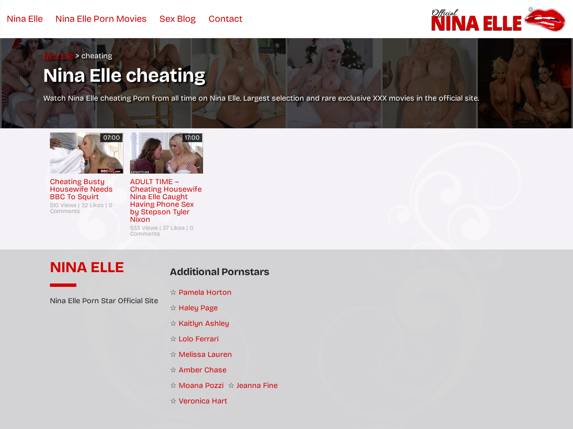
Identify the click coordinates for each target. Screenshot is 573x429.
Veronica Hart (203, 401)
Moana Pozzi (201, 385)
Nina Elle (87, 267)
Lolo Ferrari (199, 338)
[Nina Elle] (500, 19)
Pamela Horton (205, 292)
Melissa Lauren (205, 354)
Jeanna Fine (257, 385)
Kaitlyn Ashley (204, 323)
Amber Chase (203, 369)
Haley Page (198, 307)
